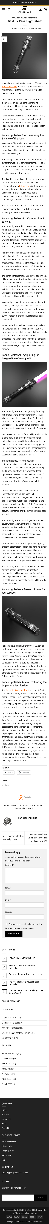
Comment (9, 865)
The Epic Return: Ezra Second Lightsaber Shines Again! (26, 992)
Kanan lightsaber (9, 87)
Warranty (5, 1115)
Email (8, 900)
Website (8, 912)
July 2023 (6, 1064)
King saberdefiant (34, 29)
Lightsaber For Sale (10, 1023)
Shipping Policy (8, 1151)
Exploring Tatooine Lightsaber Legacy (25, 974)
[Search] (9, 9)
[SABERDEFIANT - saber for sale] (24, 9)
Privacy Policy (7, 1146)
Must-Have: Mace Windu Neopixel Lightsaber (23, 967)
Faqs (3, 1160)
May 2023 (6, 1074)
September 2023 (9, 1054)
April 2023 (6, 1079)
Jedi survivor (24, 186)
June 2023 (6, 1069)
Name (8, 888)
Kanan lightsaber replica (16, 690)
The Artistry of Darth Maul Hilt (22, 958)
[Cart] (45, 9)
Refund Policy (7, 1156)
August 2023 (7, 1059)
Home (4, 1110)
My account (6, 1119)
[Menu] (3, 9)
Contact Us (6, 1128)
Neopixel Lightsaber (11, 1028)
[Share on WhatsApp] (21, 797)
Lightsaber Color (9, 1018)
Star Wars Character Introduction (24, 18)
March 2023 (7, 1084)
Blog (3, 1124)
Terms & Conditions (9, 1142)
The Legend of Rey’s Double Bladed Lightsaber (24, 983)
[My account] (40, 9)
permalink (29, 808)
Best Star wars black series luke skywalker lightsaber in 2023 (37, 837)
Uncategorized (8, 1038)
